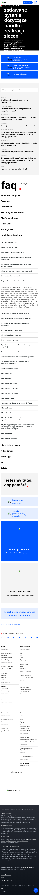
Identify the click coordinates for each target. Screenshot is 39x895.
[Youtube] (25, 637)
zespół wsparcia (27, 867)
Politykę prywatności (11, 841)
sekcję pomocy (22, 615)
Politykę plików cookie (22, 841)
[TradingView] (37, 637)
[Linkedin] (14, 637)
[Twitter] (19, 637)
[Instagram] (8, 637)
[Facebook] (2, 637)
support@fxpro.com (6, 875)
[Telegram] (31, 637)
